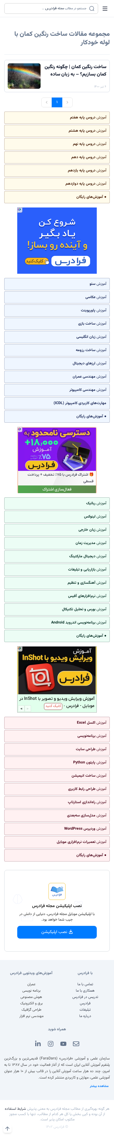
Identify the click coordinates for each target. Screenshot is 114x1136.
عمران (31, 984)
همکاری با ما (85, 991)
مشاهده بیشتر (99, 1086)
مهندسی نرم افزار (31, 1016)
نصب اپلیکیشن (54, 932)
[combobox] (48, 8)
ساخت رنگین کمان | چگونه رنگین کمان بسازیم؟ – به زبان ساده (75, 70)
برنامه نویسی (31, 991)
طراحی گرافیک (31, 1010)
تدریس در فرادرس (85, 997)
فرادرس (85, 1003)
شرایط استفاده (15, 1109)
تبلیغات (85, 1010)
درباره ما (85, 1016)
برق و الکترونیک (31, 1003)
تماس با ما (85, 984)
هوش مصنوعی (31, 997)
